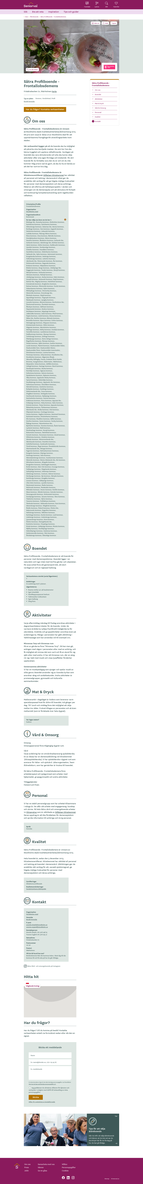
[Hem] (30, 4)
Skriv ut (96, 23)
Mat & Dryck (99, 103)
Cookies (65, 1170)
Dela (106, 23)
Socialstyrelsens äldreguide (36, 889)
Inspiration (53, 11)
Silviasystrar (31, 812)
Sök (25, 11)
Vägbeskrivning (32, 985)
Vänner (41, 1167)
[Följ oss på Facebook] (63, 1177)
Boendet (98, 94)
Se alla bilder (33, 69)
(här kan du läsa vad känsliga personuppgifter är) (42, 1084)
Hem (26, 17)
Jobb (26, 1170)
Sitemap (107, 1179)
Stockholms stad (32, 211)
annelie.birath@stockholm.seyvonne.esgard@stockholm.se (37, 925)
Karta (54, 91)
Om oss (97, 90)
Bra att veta (37, 11)
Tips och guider (71, 11)
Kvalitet (97, 116)
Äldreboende (34, 17)
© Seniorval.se (115, 1179)
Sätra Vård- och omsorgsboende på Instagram (43, 966)
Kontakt (98, 121)
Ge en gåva (42, 1170)
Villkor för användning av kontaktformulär (42, 1102)
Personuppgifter (69, 1167)
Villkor (64, 1164)
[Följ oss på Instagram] (73, 1177)
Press (26, 1167)
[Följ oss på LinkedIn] (68, 1177)
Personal (98, 112)
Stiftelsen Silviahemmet (53, 175)
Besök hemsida (29, 101)
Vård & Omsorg (100, 108)
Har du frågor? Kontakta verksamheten (45, 109)
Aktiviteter (99, 99)
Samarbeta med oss (46, 1164)
